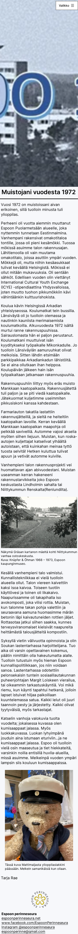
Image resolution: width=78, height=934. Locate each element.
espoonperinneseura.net (21, 918)
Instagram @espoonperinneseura (28, 927)
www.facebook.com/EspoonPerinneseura (35, 923)
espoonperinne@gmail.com (23, 931)
